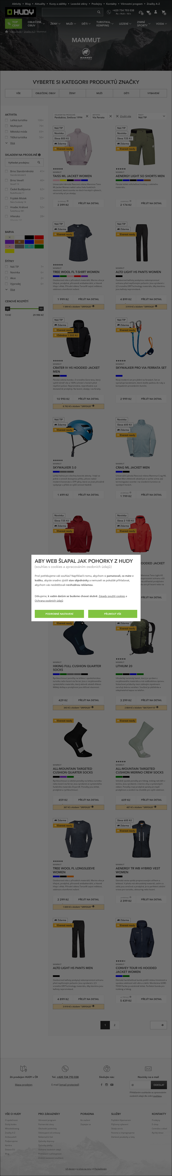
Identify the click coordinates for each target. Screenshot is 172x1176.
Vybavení (153, 93)
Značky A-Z (153, 3)
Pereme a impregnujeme (123, 1132)
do (41, 309)
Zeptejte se (85, 1124)
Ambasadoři (10, 1137)
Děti (126, 93)
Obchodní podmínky (47, 1128)
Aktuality (40, 3)
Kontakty (111, 3)
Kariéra (8, 1145)
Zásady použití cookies (112, 596)
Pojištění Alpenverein (121, 1120)
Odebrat (87, 116)
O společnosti (11, 1120)
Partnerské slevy (46, 1124)
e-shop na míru (84, 1168)
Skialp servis (117, 1128)
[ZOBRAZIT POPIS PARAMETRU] (39, 154)
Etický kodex (10, 1124)
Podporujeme (11, 1141)
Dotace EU (10, 1149)
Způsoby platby (45, 1145)
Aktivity (16, 3)
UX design (70, 1168)
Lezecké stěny (79, 3)
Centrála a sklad (159, 1128)
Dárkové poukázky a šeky (123, 1137)
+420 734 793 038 (68, 1076)
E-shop (155, 1124)
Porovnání (140, 12)
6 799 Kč (123, 997)
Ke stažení (85, 1120)
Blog (28, 3)
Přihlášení (155, 12)
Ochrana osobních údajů (49, 601)
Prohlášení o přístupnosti (49, 1153)
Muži (99, 93)
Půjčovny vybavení (119, 1124)
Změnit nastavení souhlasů (50, 1158)
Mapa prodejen (23, 1085)
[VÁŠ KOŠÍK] (163, 12)
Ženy (72, 93)
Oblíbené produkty (148, 12)
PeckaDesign (101, 1168)
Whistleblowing (12, 1128)
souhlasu (157, 1096)
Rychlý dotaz (157, 1132)
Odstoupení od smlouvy (49, 1132)
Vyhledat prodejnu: (18, 162)
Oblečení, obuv (45, 93)
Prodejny (97, 3)
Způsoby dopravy (46, 1141)
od (7, 309)
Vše (18, 93)
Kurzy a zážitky (58, 3)
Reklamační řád (45, 1137)
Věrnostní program (132, 3)
